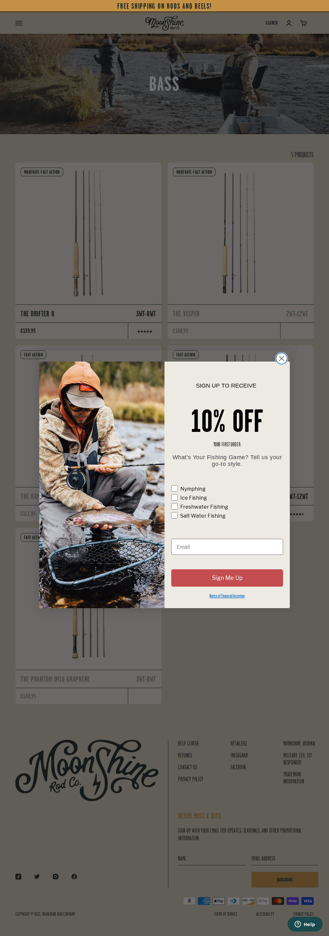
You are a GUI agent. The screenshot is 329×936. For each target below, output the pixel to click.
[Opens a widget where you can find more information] (305, 925)
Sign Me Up (227, 577)
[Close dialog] (281, 358)
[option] (164, 6)
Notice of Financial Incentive (227, 596)
